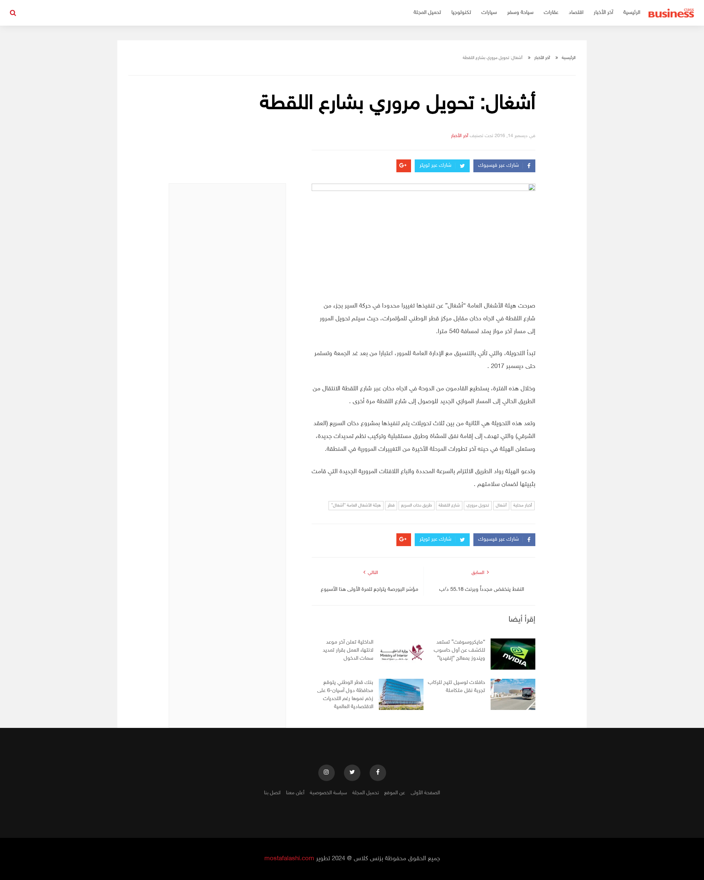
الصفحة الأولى (425, 793)
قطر (391, 505)
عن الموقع (394, 793)
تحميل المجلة (427, 13)
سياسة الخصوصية (328, 793)
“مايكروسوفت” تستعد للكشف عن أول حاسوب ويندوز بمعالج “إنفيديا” (459, 650)
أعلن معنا (295, 793)
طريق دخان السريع (416, 505)
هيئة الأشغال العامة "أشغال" (356, 505)
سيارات (489, 13)
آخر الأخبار (603, 13)
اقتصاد (576, 13)
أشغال (501, 505)
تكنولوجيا (461, 13)
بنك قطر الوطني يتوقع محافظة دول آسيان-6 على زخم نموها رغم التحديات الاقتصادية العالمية (345, 695)
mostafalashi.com (289, 858)
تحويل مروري (477, 505)
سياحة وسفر (520, 13)
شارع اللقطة (449, 505)
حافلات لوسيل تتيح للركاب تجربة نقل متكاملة (456, 687)
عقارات (551, 13)
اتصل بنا (272, 793)
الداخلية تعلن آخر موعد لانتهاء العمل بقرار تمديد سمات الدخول (348, 650)
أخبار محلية (522, 505)
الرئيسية (631, 13)
